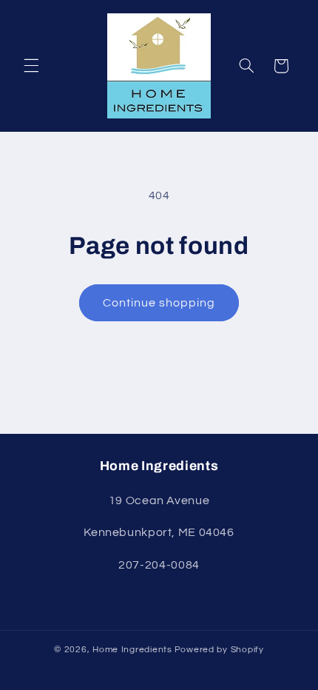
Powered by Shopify (219, 650)
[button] (31, 66)
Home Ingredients (132, 650)
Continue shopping (159, 303)
